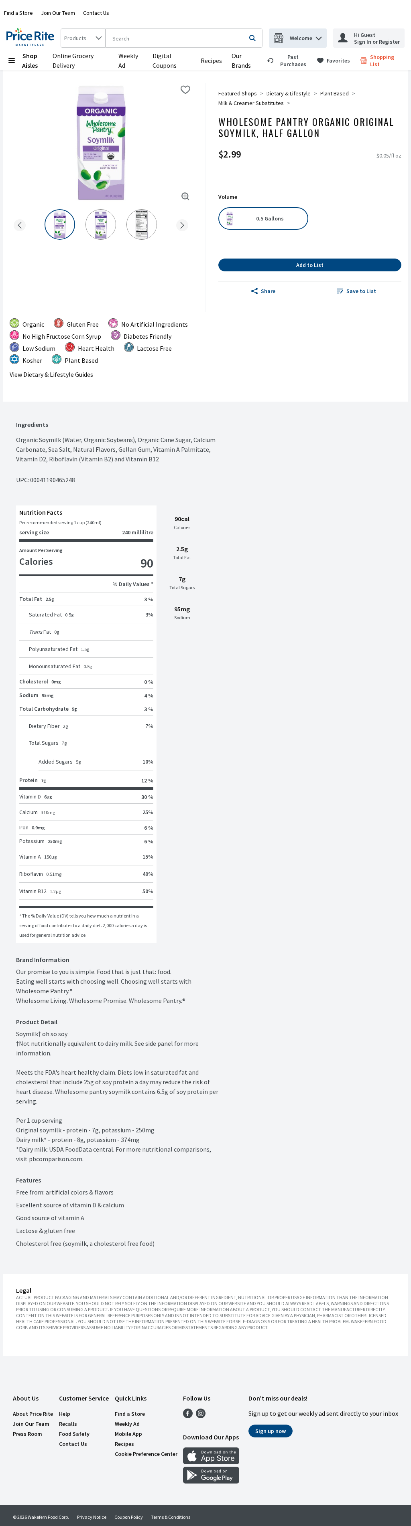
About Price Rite (33, 1413)
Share (268, 291)
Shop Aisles (30, 60)
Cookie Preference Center (146, 1453)
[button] (318, 36)
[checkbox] (185, 90)
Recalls (68, 1423)
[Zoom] (185, 196)
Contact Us (96, 12)
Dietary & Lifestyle (289, 93)
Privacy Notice (91, 1517)
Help (64, 1413)
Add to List (310, 265)
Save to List (361, 291)
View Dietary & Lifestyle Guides (51, 374)
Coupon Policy (128, 1517)
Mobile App (128, 1433)
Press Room (27, 1433)
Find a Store (18, 12)
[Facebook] (188, 1416)
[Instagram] (201, 1416)
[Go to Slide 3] (142, 224)
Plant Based (334, 93)
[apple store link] (211, 1462)
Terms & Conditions (170, 1517)
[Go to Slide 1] (60, 224)
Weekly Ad (127, 1423)
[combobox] (83, 38)
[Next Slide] (182, 224)
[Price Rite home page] (31, 38)
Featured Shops (237, 93)
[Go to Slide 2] (101, 224)
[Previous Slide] (20, 224)
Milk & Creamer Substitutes (251, 103)
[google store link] (211, 1481)
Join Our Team (58, 12)
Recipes (211, 61)
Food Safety (74, 1433)
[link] (288, 60)
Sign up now (270, 1431)
